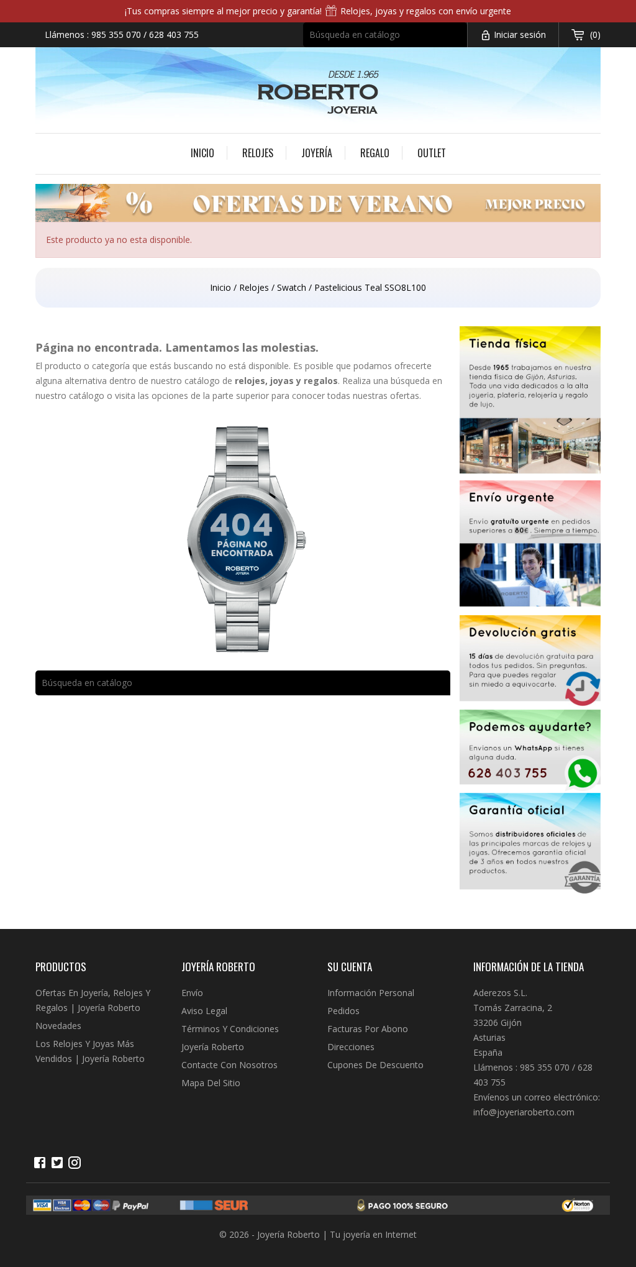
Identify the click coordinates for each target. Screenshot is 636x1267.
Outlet (431, 153)
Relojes (257, 153)
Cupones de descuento (375, 1065)
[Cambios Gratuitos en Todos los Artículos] (530, 662)
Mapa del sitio (210, 1083)
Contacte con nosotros (229, 1065)
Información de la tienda (528, 966)
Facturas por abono (367, 1029)
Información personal (370, 993)
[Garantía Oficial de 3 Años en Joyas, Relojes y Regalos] (530, 845)
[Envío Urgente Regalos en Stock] (530, 548)
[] (461, 43)
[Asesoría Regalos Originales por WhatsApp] (530, 752)
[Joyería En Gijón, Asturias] (530, 403)
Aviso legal (204, 1011)
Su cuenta (349, 966)
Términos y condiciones (230, 1029)
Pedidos (343, 1011)
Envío (192, 993)
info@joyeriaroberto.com (524, 1112)
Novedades (58, 1025)
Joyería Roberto (212, 1047)
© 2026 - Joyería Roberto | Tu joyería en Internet (318, 1234)
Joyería (316, 153)
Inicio (202, 153)
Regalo (374, 153)
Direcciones (351, 1047)
